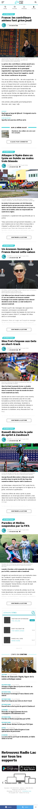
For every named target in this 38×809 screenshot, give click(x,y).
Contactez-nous (26, 791)
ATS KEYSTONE (13, 25)
